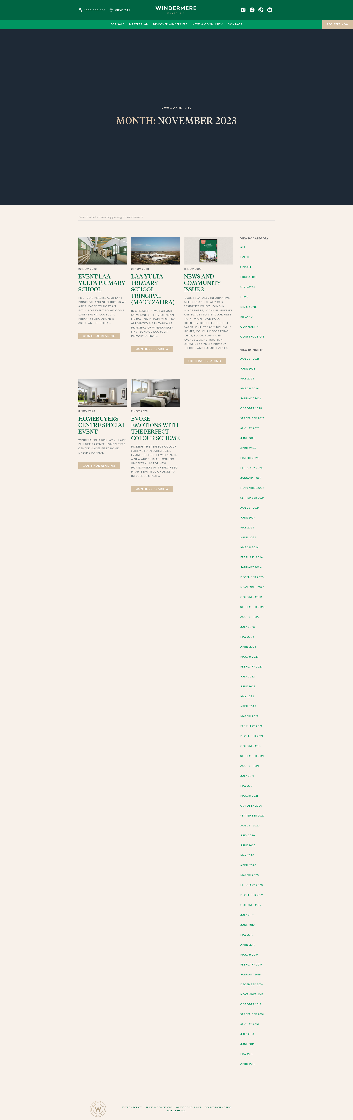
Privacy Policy (132, 1107)
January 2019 (250, 974)
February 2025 (251, 468)
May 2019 (247, 935)
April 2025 (248, 448)
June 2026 (248, 369)
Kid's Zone (248, 307)
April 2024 (248, 537)
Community (249, 327)
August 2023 (250, 617)
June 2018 (247, 1044)
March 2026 (249, 388)
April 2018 (248, 1064)
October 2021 (250, 746)
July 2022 (247, 676)
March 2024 (249, 547)
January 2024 (251, 567)
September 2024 (252, 498)
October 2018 (250, 1004)
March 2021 (249, 796)
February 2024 (251, 557)
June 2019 (247, 925)
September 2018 (252, 1014)
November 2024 (252, 488)
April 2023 (248, 647)
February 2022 (251, 726)
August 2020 (250, 825)
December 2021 (251, 736)
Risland (246, 317)
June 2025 (247, 438)
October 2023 (251, 597)
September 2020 (252, 815)
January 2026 (251, 398)
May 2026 (247, 378)
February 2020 (251, 885)
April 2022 (248, 706)
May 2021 (246, 786)
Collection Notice (218, 1107)
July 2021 (247, 776)
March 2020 (249, 875)
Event (245, 257)
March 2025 (249, 458)
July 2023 (247, 627)
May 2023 (247, 637)
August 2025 (250, 428)
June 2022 (247, 686)
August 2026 (250, 359)
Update (246, 267)
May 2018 (246, 1054)
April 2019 (248, 945)
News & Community (207, 24)
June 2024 (248, 517)
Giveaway (247, 287)
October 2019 (251, 905)
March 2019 (249, 955)
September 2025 (252, 418)
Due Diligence (176, 1111)
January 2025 (251, 478)
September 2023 (252, 607)
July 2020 (247, 835)
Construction (252, 337)
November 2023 (252, 587)
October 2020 (251, 806)
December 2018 (251, 984)
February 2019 (251, 964)
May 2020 (247, 855)
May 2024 (247, 527)
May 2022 (247, 696)
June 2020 (248, 845)
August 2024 (250, 508)
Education (249, 277)
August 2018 (249, 1024)
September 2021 (252, 756)
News (244, 297)
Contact (235, 24)
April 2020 (248, 865)
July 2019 (247, 915)
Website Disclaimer (188, 1107)
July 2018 (247, 1034)
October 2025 (251, 408)
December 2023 (252, 577)
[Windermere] (176, 10)
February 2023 (251, 666)
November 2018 (252, 994)
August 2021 (249, 766)
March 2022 (249, 716)
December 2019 (251, 895)
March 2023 (249, 657)
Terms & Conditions (159, 1107)
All (243, 247)
